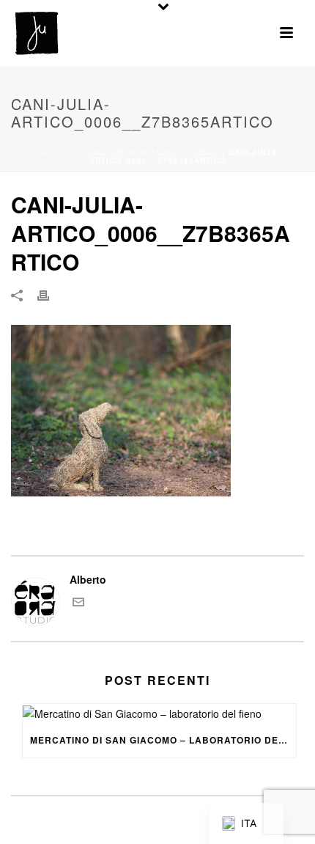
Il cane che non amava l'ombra (145, 152)
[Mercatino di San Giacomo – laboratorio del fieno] (159, 713)
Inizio (49, 152)
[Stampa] (50, 294)
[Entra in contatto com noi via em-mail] (78, 603)
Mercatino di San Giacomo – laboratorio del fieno (163, 739)
